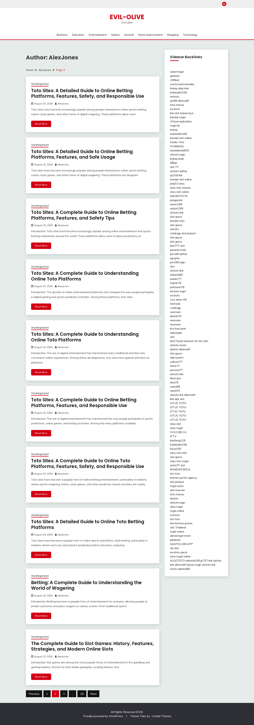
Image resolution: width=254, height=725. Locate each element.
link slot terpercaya (181, 113)
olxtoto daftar (178, 171)
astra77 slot (177, 465)
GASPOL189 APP (181, 544)
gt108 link (176, 175)
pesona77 (176, 370)
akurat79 (175, 316)
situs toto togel (179, 461)
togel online (177, 511)
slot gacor (176, 216)
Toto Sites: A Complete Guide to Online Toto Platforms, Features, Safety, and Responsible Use (87, 464)
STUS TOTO (178, 411)
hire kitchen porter (181, 523)
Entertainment (98, 34)
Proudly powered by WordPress (103, 716)
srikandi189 (192, 560)
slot (172, 266)
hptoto (174, 498)
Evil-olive (127, 16)
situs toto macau (180, 187)
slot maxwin (177, 490)
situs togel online (180, 556)
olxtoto (174, 229)
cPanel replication (181, 121)
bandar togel (178, 117)
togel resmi (177, 486)
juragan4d (176, 200)
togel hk (175, 125)
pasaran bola (178, 250)
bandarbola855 (179, 150)
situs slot (175, 424)
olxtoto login (177, 154)
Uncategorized (40, 83)
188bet (174, 80)
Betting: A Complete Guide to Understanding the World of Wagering (86, 585)
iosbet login (177, 71)
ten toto (175, 473)
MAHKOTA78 (178, 196)
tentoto (174, 96)
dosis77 (175, 366)
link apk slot (177, 399)
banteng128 (178, 440)
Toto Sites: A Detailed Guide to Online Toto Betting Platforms (87, 524)
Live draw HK (178, 299)
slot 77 (174, 167)
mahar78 (175, 283)
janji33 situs (177, 183)
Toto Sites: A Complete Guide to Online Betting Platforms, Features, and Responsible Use (84, 403)
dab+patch (177, 357)
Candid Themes (161, 716)
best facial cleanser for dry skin (189, 341)
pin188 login (177, 262)
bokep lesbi (177, 158)
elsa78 (174, 382)
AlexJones (63, 103)
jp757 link (207, 560)
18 (82, 693)
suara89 (175, 386)
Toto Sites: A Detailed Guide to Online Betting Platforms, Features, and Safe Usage (82, 154)
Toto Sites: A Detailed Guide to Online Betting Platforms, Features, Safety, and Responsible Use (87, 93)
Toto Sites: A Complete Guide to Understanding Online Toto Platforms (85, 276)
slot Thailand (178, 527)
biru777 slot (177, 245)
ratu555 (175, 390)
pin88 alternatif (179, 100)
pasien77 (176, 279)
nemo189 (176, 204)
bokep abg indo (179, 88)
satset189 (176, 208)
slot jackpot (189, 233)
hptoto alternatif (180, 349)
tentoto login (178, 291)
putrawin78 (177, 287)
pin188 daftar (178, 254)
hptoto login (194, 564)
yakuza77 (176, 361)
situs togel (176, 428)
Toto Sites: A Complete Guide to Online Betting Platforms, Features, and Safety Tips (84, 215)
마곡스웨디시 (178, 432)
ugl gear (175, 258)
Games (115, 34)
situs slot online (179, 192)
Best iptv (175, 378)
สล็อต (173, 163)
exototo (175, 109)
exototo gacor (178, 552)
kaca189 (175, 448)
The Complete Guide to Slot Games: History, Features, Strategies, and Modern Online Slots (92, 646)
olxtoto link (177, 212)
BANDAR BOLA (180, 469)
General (129, 34)
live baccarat (178, 328)
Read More (41, 123)
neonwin (175, 312)
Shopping (172, 34)
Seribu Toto (177, 142)
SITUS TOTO (178, 403)
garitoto (175, 76)
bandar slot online (181, 138)
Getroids (175, 303)
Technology (190, 34)
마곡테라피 (177, 146)
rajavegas (176, 332)
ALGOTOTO (177, 560)
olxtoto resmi (178, 345)
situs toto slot (178, 453)
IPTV (173, 436)
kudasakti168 (178, 92)
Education (78, 34)
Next (93, 693)
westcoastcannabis (182, 84)
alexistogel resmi (180, 535)
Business (62, 34)
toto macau (177, 105)
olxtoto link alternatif (182, 395)
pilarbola (175, 540)
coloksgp (175, 233)
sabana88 (176, 274)
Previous (34, 693)
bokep (174, 129)
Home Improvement (150, 34)
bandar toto (177, 221)
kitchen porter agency (183, 477)
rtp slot (174, 548)
